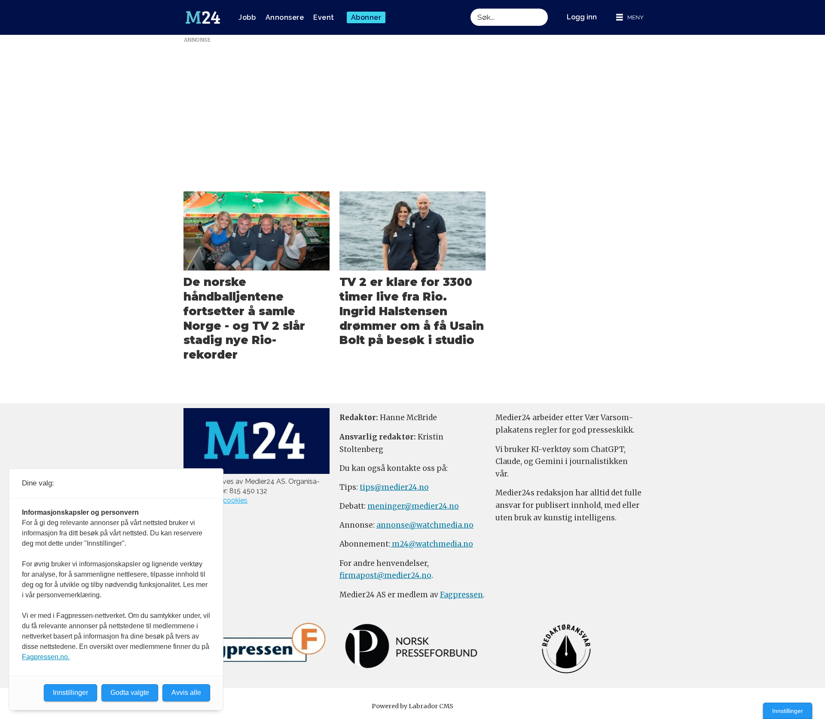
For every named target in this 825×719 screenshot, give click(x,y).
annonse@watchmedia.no (425, 525)
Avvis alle (186, 692)
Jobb (247, 17)
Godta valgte (129, 692)
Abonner (366, 17)
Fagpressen (461, 594)
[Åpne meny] (630, 17)
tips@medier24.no (394, 487)
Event (323, 17)
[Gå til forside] (203, 17)
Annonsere (285, 17)
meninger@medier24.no (413, 506)
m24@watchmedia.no (431, 544)
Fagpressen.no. (46, 657)
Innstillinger (787, 710)
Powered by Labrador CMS (412, 706)
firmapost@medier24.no (385, 575)
